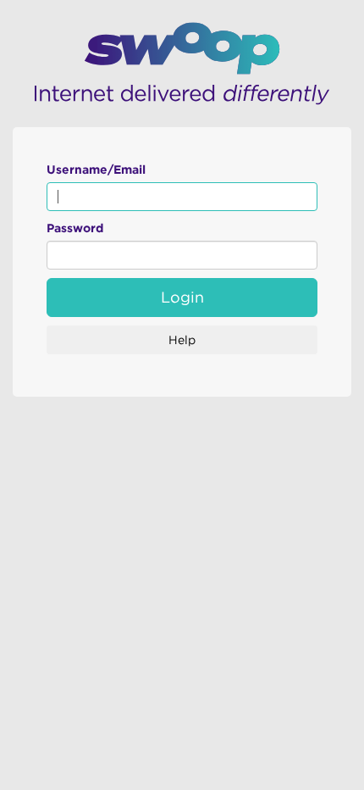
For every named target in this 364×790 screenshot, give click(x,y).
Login (182, 297)
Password (75, 228)
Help (182, 340)
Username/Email (96, 169)
